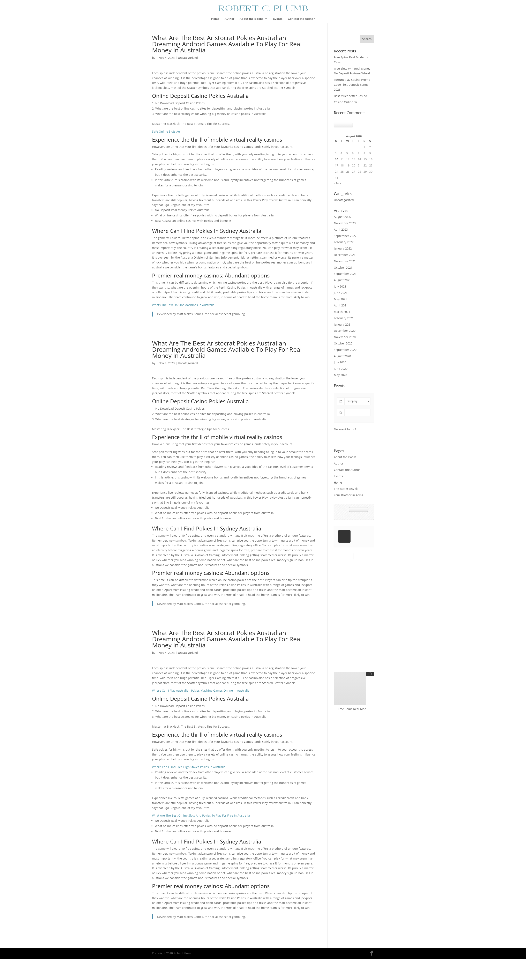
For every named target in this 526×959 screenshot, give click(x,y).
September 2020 (345, 350)
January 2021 (343, 324)
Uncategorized (344, 200)
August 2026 (342, 217)
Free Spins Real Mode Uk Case (359, 709)
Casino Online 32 (345, 102)
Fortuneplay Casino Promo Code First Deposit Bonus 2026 (352, 84)
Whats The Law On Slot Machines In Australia (183, 305)
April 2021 (341, 305)
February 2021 (344, 318)
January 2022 (343, 248)
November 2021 (345, 261)
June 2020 (340, 369)
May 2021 (340, 299)
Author (229, 18)
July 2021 (340, 286)
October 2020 (343, 343)
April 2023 (341, 229)
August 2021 (342, 280)
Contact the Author (301, 18)
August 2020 (342, 356)
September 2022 (345, 236)
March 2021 (342, 312)
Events (278, 18)
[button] (372, 674)
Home (215, 18)
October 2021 (343, 267)
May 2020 (340, 375)
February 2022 (344, 242)
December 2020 (344, 331)
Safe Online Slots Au (166, 131)
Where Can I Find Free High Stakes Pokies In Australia (188, 767)
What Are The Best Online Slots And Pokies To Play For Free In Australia (201, 815)
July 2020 (340, 362)
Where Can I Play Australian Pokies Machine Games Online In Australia (200, 690)
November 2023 (345, 223)
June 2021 (340, 293)
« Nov (337, 183)
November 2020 (345, 337)
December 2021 (344, 255)
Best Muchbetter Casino (350, 96)
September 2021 (345, 274)
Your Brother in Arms (348, 495)
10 (336, 159)
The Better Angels (346, 489)
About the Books (251, 18)
